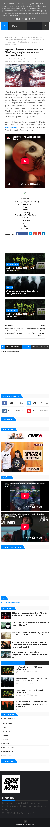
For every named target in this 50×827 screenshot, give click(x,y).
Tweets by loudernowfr (10, 602)
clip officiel (14, 37)
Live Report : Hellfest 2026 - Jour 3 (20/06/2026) (20, 315)
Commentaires (37, 663)
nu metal (6, 735)
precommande (14, 40)
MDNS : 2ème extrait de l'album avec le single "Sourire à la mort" (30, 624)
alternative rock (9, 719)
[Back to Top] (25, 821)
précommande (11, 127)
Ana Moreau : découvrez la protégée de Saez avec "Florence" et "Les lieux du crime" (30, 633)
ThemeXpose (29, 824)
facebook (44, 347)
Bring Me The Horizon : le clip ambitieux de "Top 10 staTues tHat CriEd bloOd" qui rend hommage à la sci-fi (29, 644)
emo (4, 727)
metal (40, 37)
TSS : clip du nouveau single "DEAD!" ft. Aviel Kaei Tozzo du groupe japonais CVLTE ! (29, 614)
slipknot (23, 40)
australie (10, 287)
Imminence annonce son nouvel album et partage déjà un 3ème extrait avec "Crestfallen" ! (31, 704)
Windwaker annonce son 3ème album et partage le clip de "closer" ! (22, 292)
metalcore (7, 731)
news (6, 40)
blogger (26, 347)
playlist (5, 739)
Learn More (21, 19)
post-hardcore (8, 748)
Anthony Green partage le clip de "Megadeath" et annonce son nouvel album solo (30, 654)
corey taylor (23, 37)
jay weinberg (32, 37)
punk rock (7, 756)
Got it (32, 19)
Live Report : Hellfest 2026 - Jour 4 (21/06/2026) (20, 269)
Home (7, 37)
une (29, 40)
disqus (35, 347)
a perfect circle (12, 310)
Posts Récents (13, 663)
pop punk (6, 743)
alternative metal (12, 264)
